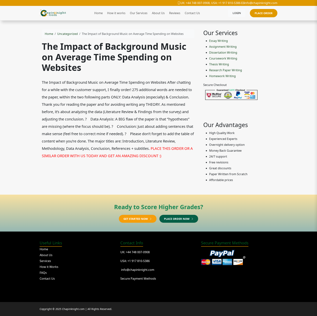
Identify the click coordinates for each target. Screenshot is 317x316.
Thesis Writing (219, 64)
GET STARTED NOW (136, 219)
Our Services (138, 13)
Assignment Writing (223, 47)
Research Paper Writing (225, 70)
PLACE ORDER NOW (177, 219)
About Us (158, 13)
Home (98, 13)
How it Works (49, 267)
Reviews (174, 13)
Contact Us (192, 13)
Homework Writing (222, 76)
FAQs (43, 273)
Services (45, 261)
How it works (116, 13)
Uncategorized (67, 34)
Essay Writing (218, 41)
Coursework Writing (223, 58)
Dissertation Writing (223, 52)
